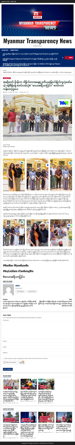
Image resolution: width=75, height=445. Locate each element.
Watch (70, 57)
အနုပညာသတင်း (7, 78)
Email (5, 347)
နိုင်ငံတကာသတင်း (8, 420)
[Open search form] (62, 57)
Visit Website (20, 291)
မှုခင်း (14, 420)
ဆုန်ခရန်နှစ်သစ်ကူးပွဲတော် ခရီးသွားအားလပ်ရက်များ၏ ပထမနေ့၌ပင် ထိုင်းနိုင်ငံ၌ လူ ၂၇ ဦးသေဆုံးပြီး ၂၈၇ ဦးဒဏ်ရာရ (30, 59)
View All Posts (32, 291)
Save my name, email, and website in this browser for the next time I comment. (26, 358)
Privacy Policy (14, 50)
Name (5, 341)
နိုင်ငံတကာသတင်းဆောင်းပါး (27, 420)
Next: (55, 302)
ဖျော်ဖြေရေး (42, 385)
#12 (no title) (4, 50)
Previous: (20, 303)
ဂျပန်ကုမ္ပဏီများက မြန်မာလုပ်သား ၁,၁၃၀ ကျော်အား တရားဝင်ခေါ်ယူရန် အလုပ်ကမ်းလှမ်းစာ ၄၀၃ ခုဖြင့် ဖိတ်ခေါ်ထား (30, 54)
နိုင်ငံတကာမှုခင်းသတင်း (9, 418)
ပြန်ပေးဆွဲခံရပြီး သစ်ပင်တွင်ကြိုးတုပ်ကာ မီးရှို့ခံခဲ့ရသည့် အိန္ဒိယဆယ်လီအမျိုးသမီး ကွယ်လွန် (46, 427)
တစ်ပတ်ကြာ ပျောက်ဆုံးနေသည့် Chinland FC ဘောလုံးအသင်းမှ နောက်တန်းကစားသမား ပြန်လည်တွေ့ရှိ (63, 427)
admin (5, 92)
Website (5, 353)
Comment (6, 320)
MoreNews (43, 443)
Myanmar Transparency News (37, 40)
